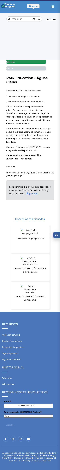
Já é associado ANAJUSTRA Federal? (23, 412)
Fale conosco (8, 384)
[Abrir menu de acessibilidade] (56, 235)
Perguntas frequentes (12, 347)
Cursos (9, 68)
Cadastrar (10, 425)
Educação (10, 62)
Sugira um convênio (11, 359)
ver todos (51, 19)
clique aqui (32, 193)
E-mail (7, 401)
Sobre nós (7, 378)
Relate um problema (12, 340)
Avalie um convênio (11, 334)
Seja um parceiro (10, 353)
